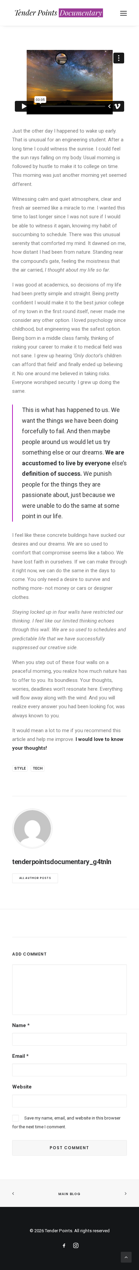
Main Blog (69, 1193)
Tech (38, 768)
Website (22, 1087)
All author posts (35, 878)
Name (21, 1025)
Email (20, 1056)
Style (20, 768)
